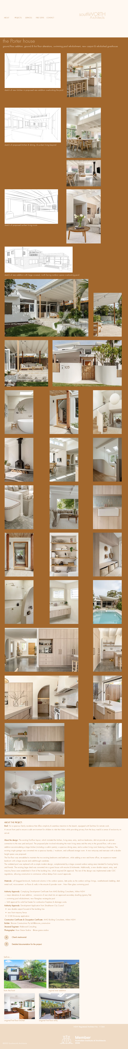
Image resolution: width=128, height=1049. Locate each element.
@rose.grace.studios (40, 930)
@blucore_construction (41, 923)
